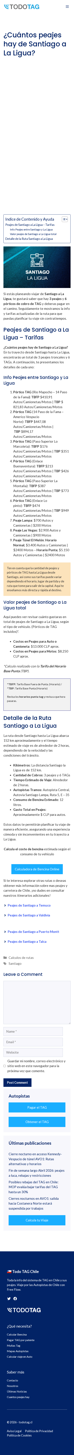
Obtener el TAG (37, 1122)
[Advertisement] (37, 96)
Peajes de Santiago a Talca (27, 941)
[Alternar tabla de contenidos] (63, 219)
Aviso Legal (14, 1431)
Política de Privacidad (39, 1431)
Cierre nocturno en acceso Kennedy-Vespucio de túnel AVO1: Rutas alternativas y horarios (35, 1159)
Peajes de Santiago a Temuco (29, 905)
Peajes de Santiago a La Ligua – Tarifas (30, 225)
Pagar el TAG (37, 1107)
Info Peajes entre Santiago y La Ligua (31, 229)
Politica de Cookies (19, 1435)
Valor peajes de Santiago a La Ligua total (33, 234)
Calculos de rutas (21, 958)
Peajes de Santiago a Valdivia (29, 915)
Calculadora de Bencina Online (37, 869)
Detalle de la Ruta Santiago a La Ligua (29, 239)
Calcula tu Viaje (37, 1220)
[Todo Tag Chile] (21, 6)
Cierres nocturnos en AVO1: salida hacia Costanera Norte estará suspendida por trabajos (34, 1203)
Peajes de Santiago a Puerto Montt (33, 932)
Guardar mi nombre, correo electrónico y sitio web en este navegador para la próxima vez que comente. (36, 1066)
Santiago (15, 963)
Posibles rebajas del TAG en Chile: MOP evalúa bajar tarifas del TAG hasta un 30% (34, 1187)
